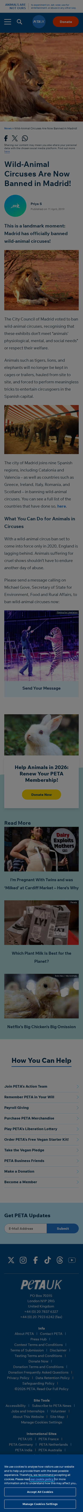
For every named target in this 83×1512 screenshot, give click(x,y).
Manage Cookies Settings (40, 1504)
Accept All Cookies (40, 1492)
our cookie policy (42, 1479)
